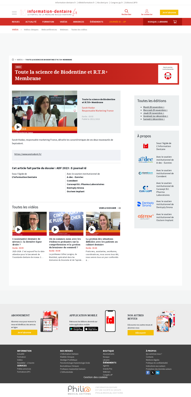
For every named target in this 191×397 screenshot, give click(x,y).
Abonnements (108, 354)
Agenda (106, 365)
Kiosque (106, 357)
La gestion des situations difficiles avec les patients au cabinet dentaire (102, 241)
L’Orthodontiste (66, 372)
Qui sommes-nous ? (154, 354)
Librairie (106, 360)
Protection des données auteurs (158, 369)
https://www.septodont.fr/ (27, 154)
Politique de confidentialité (157, 363)
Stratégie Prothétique (68, 360)
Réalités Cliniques (67, 357)
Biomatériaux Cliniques (69, 366)
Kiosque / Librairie (158, 21)
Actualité (31, 21)
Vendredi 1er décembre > (155, 115)
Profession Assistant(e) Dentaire (72, 369)
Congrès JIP (108, 375)
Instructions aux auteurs (155, 366)
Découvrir (140, 332)
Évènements (96, 21)
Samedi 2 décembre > (154, 118)
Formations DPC (24, 372)
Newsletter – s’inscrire (25, 363)
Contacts (149, 357)
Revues (16, 21)
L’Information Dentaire (69, 354)
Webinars (106, 372)
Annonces (78, 21)
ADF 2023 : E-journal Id (71, 168)
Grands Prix (107, 369)
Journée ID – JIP (117, 21)
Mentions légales (152, 360)
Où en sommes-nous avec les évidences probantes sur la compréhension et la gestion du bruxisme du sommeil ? (65, 243)
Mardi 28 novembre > (153, 107)
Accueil (13, 59)
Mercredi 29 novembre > (155, 110)
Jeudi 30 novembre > (153, 112)
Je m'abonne (169, 12)
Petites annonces (24, 369)
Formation (48, 21)
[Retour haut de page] (186, 389)
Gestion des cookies (95, 377)
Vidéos (63, 21)
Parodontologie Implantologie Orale (75, 363)
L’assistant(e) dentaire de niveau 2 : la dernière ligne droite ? (27, 241)
